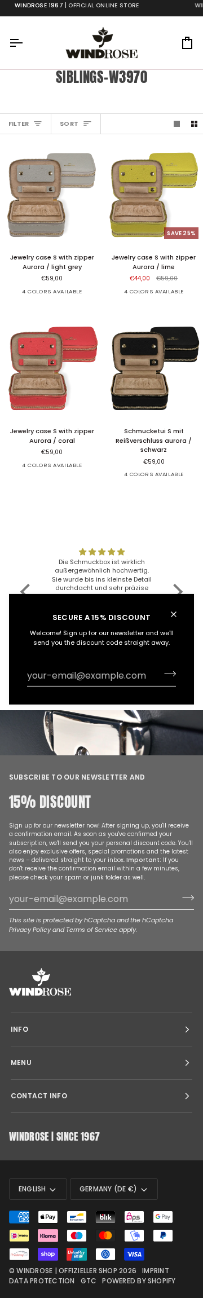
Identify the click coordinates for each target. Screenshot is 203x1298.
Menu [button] (21, 1062)
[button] (28, 592)
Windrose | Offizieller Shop (66, 1270)
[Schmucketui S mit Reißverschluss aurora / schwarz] (83, 295)
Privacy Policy (30, 929)
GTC (89, 1281)
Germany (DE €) (108, 1189)
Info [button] (19, 1029)
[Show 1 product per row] (177, 123)
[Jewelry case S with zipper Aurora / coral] (51, 367)
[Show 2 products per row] (194, 123)
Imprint (155, 1270)
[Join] (166, 674)
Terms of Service (91, 929)
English (32, 1189)
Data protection (42, 1281)
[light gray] (19, 295)
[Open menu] (26, 42)
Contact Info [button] (39, 1096)
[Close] (178, 613)
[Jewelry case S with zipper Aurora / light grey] (51, 193)
